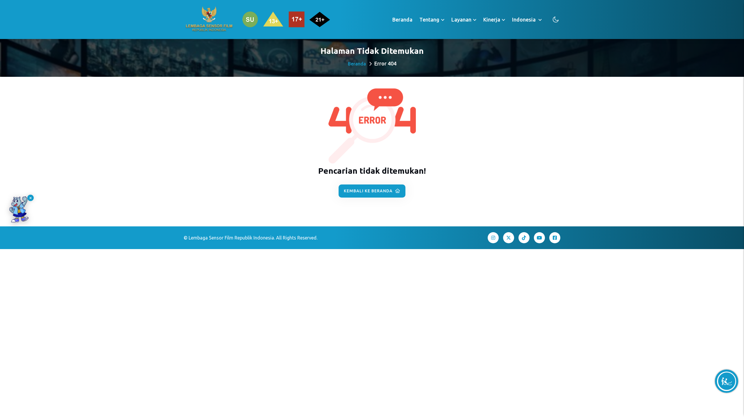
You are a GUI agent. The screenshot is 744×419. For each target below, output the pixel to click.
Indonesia (524, 19)
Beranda (402, 19)
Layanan (461, 19)
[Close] (30, 198)
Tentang (429, 19)
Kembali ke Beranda (369, 191)
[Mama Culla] (19, 209)
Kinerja (491, 19)
